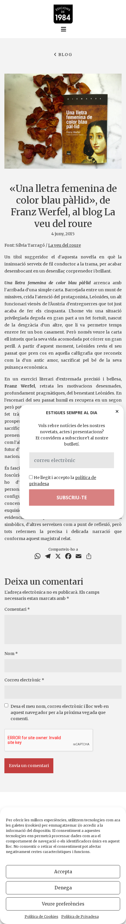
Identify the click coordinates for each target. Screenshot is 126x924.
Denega (63, 888)
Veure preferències (63, 904)
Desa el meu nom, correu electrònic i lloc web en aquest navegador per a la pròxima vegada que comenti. (60, 712)
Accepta (63, 871)
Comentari (17, 609)
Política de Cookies (41, 916)
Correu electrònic (24, 680)
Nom (11, 653)
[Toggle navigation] (63, 29)
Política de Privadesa (80, 916)
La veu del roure (64, 245)
